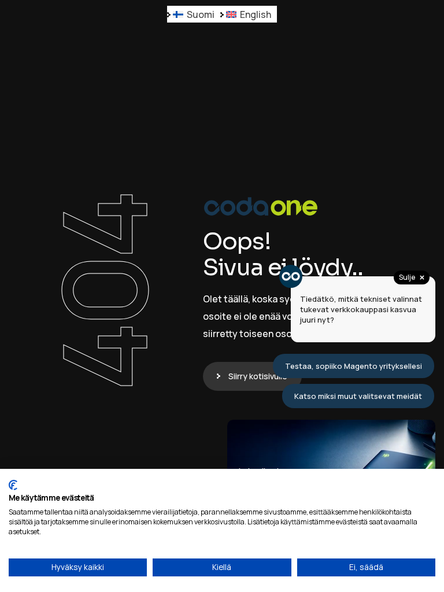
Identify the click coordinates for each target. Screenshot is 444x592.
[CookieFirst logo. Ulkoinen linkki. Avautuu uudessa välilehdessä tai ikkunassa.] (13, 485)
